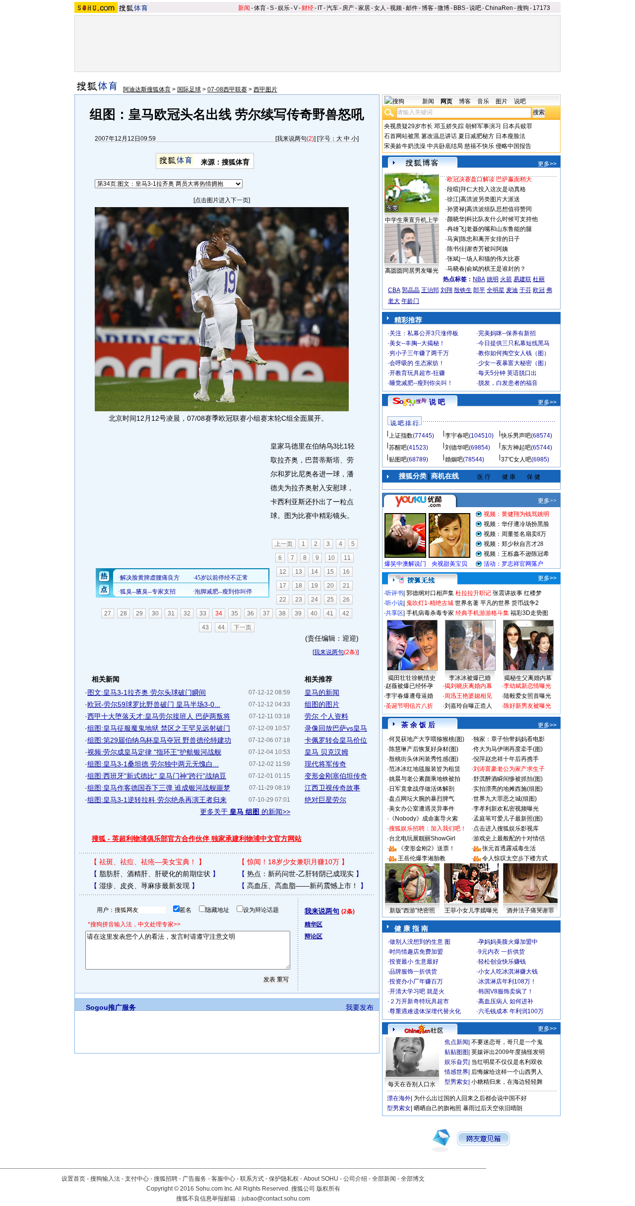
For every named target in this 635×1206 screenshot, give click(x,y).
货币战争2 (525, 603)
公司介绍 (355, 1178)
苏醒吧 (398, 447)
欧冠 (539, 290)
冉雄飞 (456, 229)
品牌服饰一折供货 (413, 971)
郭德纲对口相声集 (430, 593)
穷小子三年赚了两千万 (419, 353)
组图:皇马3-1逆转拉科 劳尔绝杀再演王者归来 (157, 800)
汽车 (332, 7)
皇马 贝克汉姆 (326, 752)
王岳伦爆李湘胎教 (421, 858)
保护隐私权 (284, 1178)
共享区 (394, 612)
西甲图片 (265, 89)
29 (139, 613)
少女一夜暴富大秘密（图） (514, 363)
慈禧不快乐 (479, 146)
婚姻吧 (454, 459)
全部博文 (413, 1178)
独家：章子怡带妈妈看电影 (509, 739)
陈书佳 (456, 248)
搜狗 (523, 7)
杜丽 (539, 279)
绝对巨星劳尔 (325, 800)
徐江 (453, 199)
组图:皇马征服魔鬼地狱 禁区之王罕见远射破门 (158, 728)
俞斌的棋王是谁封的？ (496, 268)
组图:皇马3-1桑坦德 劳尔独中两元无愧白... (153, 764)
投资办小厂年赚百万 (416, 981)
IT (320, 7)
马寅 (453, 238)
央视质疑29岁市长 (408, 126)
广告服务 (194, 1178)
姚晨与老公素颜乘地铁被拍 (424, 778)
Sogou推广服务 (111, 1007)
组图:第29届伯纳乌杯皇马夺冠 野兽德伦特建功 (159, 740)
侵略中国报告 (513, 146)
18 (298, 585)
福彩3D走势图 (529, 612)
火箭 (506, 279)
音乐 (483, 101)
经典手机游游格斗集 (482, 612)
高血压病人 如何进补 (505, 1001)
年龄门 (410, 301)
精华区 (313, 924)
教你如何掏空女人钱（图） (514, 353)
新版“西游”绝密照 (412, 910)
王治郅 (430, 290)
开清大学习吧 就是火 (416, 991)
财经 (308, 7)
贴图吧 (398, 459)
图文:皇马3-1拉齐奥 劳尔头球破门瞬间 (146, 692)
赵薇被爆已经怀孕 (409, 685)
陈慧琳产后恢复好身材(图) (423, 749)
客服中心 (223, 1178)
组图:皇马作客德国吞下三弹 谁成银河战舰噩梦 (158, 788)
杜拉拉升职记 (473, 593)
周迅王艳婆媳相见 (468, 695)
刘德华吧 (457, 447)
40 (314, 613)
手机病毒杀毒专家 (430, 612)
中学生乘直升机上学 (412, 220)
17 (282, 585)
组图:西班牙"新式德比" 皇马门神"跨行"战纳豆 (156, 776)
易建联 (522, 279)
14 (314, 571)
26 (346, 599)
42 (345, 613)
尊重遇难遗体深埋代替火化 (425, 1011)
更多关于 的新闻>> (245, 812)
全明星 (496, 290)
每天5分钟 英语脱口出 (507, 373)
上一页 (284, 543)
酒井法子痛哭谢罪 (530, 910)
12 (282, 571)
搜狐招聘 (166, 1178)
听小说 (394, 603)
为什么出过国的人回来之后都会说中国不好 (470, 1098)
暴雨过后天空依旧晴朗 (492, 1108)
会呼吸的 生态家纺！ (416, 363)
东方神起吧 (516, 447)
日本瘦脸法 (510, 136)
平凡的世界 (495, 603)
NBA (479, 279)
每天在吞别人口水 (412, 1084)
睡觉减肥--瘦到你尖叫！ (421, 382)
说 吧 (437, 402)
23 (298, 599)
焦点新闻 (456, 1042)
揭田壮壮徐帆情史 (412, 678)
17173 (541, 7)
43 (205, 627)
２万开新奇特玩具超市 (419, 1001)
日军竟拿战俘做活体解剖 (421, 788)
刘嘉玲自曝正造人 (468, 705)
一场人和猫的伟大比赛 (490, 258)
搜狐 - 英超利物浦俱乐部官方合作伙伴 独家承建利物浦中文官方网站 (197, 838)
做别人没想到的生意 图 (419, 941)
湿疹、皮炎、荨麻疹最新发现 (144, 886)
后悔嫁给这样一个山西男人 (507, 1071)
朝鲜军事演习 (483, 126)
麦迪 (512, 290)
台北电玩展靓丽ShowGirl (422, 838)
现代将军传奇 (325, 764)
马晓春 (456, 268)
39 (298, 613)
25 (330, 599)
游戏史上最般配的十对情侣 (509, 838)
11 (347, 557)
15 (330, 571)
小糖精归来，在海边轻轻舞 (507, 1081)
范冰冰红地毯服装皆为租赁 (424, 768)
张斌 (453, 258)
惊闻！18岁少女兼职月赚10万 (293, 862)
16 (346, 571)
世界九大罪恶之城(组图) (505, 798)
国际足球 (189, 89)
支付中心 (137, 1178)
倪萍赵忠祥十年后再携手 (506, 758)
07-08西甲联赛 (227, 89)
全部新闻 (384, 1178)
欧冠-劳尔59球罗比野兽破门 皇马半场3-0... (153, 704)
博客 (428, 7)
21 (346, 585)
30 (155, 613)
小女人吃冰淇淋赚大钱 (508, 971)
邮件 (412, 7)
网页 (446, 101)
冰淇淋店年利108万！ (507, 981)
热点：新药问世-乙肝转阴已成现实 (300, 874)
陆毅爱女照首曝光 (527, 695)
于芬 (525, 290)
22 (282, 599)
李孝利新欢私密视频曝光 (506, 808)
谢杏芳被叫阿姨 (487, 248)
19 (314, 585)
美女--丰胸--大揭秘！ (417, 343)
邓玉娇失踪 (449, 126)
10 (331, 557)
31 (171, 613)
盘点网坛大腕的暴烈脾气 (421, 798)
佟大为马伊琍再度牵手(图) (508, 749)
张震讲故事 (507, 593)
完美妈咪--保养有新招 (507, 333)
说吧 (475, 7)
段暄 (453, 189)
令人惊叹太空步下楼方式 (515, 858)
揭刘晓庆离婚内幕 (468, 685)
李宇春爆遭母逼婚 (409, 695)
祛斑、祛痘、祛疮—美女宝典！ (147, 862)
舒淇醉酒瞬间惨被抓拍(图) (508, 778)
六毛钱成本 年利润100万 (511, 1011)
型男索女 (456, 1081)
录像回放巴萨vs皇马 (336, 728)
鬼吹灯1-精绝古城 (429, 603)
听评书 (394, 593)
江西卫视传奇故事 (332, 788)
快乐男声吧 (516, 435)
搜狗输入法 (105, 1178)
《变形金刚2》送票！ (426, 848)
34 (218, 613)
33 (202, 613)
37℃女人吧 (516, 459)
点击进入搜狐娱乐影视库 (506, 828)
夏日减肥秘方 (476, 136)
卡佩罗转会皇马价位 (336, 740)
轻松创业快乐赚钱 (502, 961)
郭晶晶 (411, 290)
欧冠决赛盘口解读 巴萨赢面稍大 (489, 179)
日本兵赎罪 (517, 126)
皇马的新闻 (322, 692)
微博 (443, 7)
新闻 (244, 7)
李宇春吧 (457, 435)
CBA (394, 290)
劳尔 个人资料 (326, 716)
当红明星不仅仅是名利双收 (507, 1061)
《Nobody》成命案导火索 (423, 818)
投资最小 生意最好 (414, 961)
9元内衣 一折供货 (501, 951)
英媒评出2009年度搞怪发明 (508, 1052)
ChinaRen (499, 7)
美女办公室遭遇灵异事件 (421, 808)
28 (123, 613)
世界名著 (467, 603)
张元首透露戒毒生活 (509, 848)
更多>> (547, 163)
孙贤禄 (456, 209)
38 (282, 613)
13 (298, 571)
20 (330, 585)
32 (187, 613)
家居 (364, 7)
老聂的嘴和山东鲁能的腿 (499, 229)
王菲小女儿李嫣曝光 (471, 910)
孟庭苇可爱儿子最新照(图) (508, 818)
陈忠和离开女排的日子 (490, 238)
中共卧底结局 (445, 146)
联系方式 (252, 1178)
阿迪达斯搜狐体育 (147, 89)
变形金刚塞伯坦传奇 (336, 776)
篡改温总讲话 (439, 136)
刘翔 (446, 290)
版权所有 (328, 1188)
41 (329, 613)
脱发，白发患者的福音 (508, 382)
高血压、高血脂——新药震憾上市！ (302, 886)
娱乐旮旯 (456, 1061)
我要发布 (360, 1007)
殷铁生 (463, 290)
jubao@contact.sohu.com (276, 1198)
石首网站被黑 (402, 136)
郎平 (479, 290)
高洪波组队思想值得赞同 (499, 209)
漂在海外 (399, 1098)
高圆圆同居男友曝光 (412, 270)
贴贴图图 (456, 1052)
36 (250, 613)
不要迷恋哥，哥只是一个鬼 (507, 1042)
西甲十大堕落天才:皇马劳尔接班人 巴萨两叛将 (158, 716)
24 (314, 599)
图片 (502, 101)
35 (234, 613)
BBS (459, 7)
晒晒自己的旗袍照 (437, 1108)
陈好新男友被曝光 (527, 705)
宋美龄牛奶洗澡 (405, 146)
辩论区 (313, 936)
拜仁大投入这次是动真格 (493, 189)
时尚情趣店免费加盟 (416, 951)
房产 (348, 7)
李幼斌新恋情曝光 (527, 685)
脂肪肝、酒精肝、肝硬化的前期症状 (154, 874)
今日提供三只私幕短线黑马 (514, 343)
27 (107, 613)
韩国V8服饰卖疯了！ (505, 991)
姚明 (493, 279)
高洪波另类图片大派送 (490, 199)
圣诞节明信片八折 (409, 705)
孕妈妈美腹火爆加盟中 (508, 941)
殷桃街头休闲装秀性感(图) (423, 758)
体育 (260, 7)
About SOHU (321, 1178)
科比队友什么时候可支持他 (502, 219)
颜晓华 (456, 219)
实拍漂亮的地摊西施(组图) (508, 788)
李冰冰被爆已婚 (470, 678)
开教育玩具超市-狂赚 (417, 373)
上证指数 (401, 435)
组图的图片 (322, 704)
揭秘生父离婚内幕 (528, 678)
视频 (396, 7)
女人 (380, 7)
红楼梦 (533, 593)
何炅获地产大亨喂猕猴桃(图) (426, 739)
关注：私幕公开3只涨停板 (423, 333)
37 (266, 613)
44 (221, 627)
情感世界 (456, 1071)
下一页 (243, 627)
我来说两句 (292, 138)
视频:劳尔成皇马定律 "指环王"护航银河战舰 (154, 752)
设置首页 (73, 1178)
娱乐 (284, 7)
